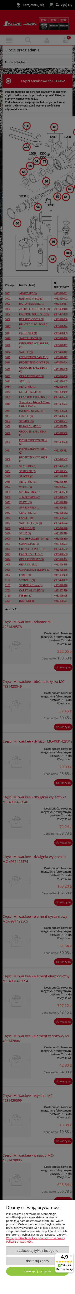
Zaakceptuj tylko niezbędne (37, 1251)
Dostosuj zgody (37, 1261)
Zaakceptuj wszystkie (37, 1271)
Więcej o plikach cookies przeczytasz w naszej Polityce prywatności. (35, 1239)
